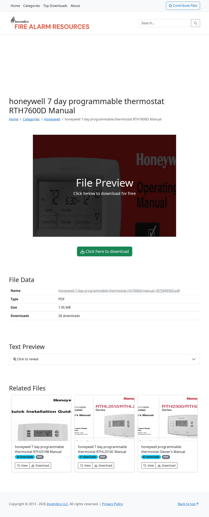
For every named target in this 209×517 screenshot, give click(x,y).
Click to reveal (27, 359)
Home (15, 5)
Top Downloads (55, 5)
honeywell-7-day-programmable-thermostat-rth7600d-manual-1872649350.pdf (119, 290)
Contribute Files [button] (184, 5)
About (75, 5)
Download (42, 465)
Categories (31, 5)
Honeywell (52, 119)
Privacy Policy (112, 504)
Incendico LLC (57, 504)
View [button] (24, 465)
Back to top (187, 504)
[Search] (195, 23)
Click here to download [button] (106, 251)
